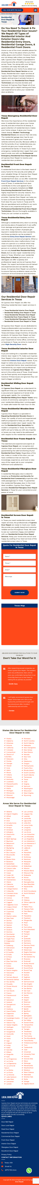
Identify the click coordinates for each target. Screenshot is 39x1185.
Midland (27, 864)
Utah (25, 782)
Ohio (25, 759)
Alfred (8, 816)
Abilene (9, 812)
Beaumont (10, 843)
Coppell (9, 902)
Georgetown (11, 1004)
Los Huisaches (29, 834)
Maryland (9, 786)
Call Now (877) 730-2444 (12, 10)
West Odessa (29, 1072)
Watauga (27, 1063)
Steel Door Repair (7, 1129)
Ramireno (27, 943)
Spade (26, 1009)
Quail (26, 936)
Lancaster (10, 1081)
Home (3, 13)
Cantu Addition (12, 866)
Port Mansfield (29, 929)
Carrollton (10, 871)
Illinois (8, 772)
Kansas (9, 777)
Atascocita (10, 834)
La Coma (9, 1061)
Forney (8, 988)
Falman (9, 975)
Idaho (8, 770)
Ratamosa (28, 950)
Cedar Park (10, 877)
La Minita (9, 1070)
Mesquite (27, 861)
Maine (8, 788)
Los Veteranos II (30, 843)
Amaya (9, 827)
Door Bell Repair (7, 1122)
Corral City (10, 909)
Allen (8, 818)
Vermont (27, 786)
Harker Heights (12, 1025)
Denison (9, 923)
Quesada (27, 938)
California (9, 748)
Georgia (9, 763)
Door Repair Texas (11, 13)
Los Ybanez (28, 846)
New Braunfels (29, 884)
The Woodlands (29, 1038)
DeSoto (9, 927)
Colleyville (10, 891)
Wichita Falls (28, 1077)
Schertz (26, 997)
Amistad (9, 830)
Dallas (8, 914)
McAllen (27, 855)
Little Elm (27, 823)
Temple (26, 1029)
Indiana (9, 775)
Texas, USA (8, 1163)
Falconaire (10, 973)
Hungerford (10, 1032)
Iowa (8, 768)
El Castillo (10, 952)
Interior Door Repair (8, 1144)
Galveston (10, 1000)
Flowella (9, 984)
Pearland (27, 918)
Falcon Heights (11, 970)
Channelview (11, 880)
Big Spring (10, 848)
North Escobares (30, 891)
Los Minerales (29, 837)
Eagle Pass (10, 939)
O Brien (26, 898)
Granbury (9, 1009)
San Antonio (28, 986)
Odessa (26, 900)
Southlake (27, 1007)
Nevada (26, 754)
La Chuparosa (11, 1059)
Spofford (27, 1011)
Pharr (26, 923)
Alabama (9, 741)
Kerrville (9, 1050)
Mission (26, 868)
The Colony (28, 1036)
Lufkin (26, 850)
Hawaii (8, 766)
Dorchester (10, 934)
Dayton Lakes (11, 916)
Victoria (26, 1056)
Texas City (27, 1034)
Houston (9, 1029)
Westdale (27, 1075)
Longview (27, 830)
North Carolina (29, 741)
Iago (8, 1041)
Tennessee (28, 777)
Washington (28, 788)
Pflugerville (28, 920)
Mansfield (27, 852)
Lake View (10, 1079)
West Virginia (28, 793)
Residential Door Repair (10, 1133)
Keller (8, 1047)
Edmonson (10, 948)
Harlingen (9, 1027)
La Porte (9, 1072)
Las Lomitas (28, 812)
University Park (29, 1054)
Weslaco (27, 1070)
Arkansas (9, 743)
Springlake (28, 1016)
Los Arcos (27, 832)
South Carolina (29, 773)
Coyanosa (10, 911)
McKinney (27, 857)
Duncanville (10, 936)
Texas (26, 779)
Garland (9, 1002)
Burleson (9, 861)
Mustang (27, 880)
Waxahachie (28, 1065)
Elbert (8, 959)
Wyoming (27, 795)
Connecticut (10, 752)
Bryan (8, 857)
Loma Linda (28, 825)
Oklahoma (28, 761)
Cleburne (9, 884)
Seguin (26, 1000)
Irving (8, 1045)
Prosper (27, 932)
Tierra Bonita (28, 1040)
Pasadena (27, 916)
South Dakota (29, 775)
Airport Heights (12, 814)
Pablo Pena (28, 907)
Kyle (8, 1057)
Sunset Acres (28, 1022)
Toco (25, 1045)
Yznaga (26, 1081)
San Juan (27, 991)
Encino (8, 964)
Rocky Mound (29, 963)
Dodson (9, 930)
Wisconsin (27, 791)
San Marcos (28, 993)
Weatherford (28, 1068)
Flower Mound (11, 986)
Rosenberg (28, 966)
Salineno (27, 979)
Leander (27, 816)
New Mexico (28, 752)
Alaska (8, 739)
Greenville (10, 1016)
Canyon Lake (11, 868)
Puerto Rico (28, 768)
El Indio (9, 954)
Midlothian (28, 866)
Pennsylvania (28, 766)
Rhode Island (28, 770)
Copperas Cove (12, 905)
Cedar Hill (9, 875)
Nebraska (27, 745)
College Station (12, 889)
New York (27, 757)
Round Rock (28, 968)
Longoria (27, 827)
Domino (9, 932)
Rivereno (27, 959)
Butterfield (10, 864)
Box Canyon (10, 852)
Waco (26, 1061)
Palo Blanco (28, 911)
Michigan (9, 791)
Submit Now (19, 592)
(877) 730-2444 (10, 1170)
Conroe (9, 898)
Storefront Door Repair (9, 1151)
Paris (25, 914)
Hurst (8, 1036)
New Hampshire (30, 748)
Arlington (9, 832)
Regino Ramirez (30, 952)
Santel (26, 995)
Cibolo (8, 882)
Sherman (27, 1002)
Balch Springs (11, 839)
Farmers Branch (12, 977)
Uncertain (27, 1052)
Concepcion (10, 896)
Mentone (27, 859)
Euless (8, 966)
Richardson (28, 954)
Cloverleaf (10, 886)
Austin (8, 837)
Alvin (8, 821)
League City (28, 814)
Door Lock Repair (7, 1125)
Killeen (8, 1052)
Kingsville (9, 1054)
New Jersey (28, 750)
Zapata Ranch (29, 1084)
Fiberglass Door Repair (9, 1147)
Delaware (9, 759)
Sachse (26, 975)
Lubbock (27, 848)
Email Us (8, 1166)
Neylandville (28, 886)
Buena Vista (10, 859)
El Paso (9, 957)
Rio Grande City (29, 957)
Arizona (9, 745)
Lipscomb (27, 821)
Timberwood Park (30, 1043)
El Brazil (9, 950)
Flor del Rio (10, 982)
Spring (26, 1013)
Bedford (9, 846)
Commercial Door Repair (10, 1136)
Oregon (26, 763)
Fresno (8, 993)
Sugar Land (28, 1018)
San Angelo (28, 984)
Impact (9, 1043)
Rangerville (28, 948)
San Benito (28, 988)
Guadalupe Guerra (13, 1018)
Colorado (9, 750)
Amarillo (9, 825)
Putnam (27, 934)
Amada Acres (11, 823)
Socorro (27, 1004)
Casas (8, 873)
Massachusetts (12, 784)
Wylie (26, 1079)
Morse (26, 877)
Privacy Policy (6, 1154)
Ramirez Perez (29, 945)
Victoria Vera (28, 1059)
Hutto (8, 1038)
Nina (25, 889)
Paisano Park (29, 909)
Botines (9, 850)
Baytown (9, 841)
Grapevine (10, 1013)
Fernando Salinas (12, 979)
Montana (27, 739)
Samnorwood (29, 982)
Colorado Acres (12, 893)
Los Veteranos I (29, 841)
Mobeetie (27, 875)
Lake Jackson (11, 1077)
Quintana (27, 941)
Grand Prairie (11, 1011)
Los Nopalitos (29, 839)
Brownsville (10, 855)
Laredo (9, 1084)
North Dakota (29, 743)
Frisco (8, 998)
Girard (8, 1007)
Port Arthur (28, 927)
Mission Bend (29, 871)
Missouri (9, 795)
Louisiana (9, 782)
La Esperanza (11, 1063)
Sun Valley (27, 1020)
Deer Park (10, 918)
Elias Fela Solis (11, 961)
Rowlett (27, 973)
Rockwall (27, 961)
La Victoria (10, 1075)
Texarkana (27, 1031)
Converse (9, 900)
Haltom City (10, 1023)
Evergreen (10, 968)
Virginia (26, 784)
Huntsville (10, 1034)
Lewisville (27, 818)
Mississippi (10, 797)
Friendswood (11, 995)
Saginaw (27, 977)
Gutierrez (9, 1020)
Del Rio (9, 920)
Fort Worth (10, 991)
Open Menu (35, 10)
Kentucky (9, 779)
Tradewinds (28, 1047)
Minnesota (10, 793)
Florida (8, 761)
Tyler (25, 1050)
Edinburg (9, 945)
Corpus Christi (11, 907)
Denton (9, 925)
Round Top (28, 970)
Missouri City (28, 873)
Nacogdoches (29, 882)
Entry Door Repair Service (20, 236)
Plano (26, 925)
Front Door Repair (8, 1140)
